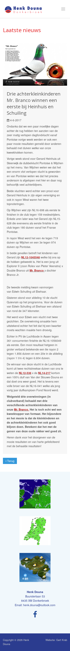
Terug (10, 461)
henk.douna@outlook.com (39, 605)
